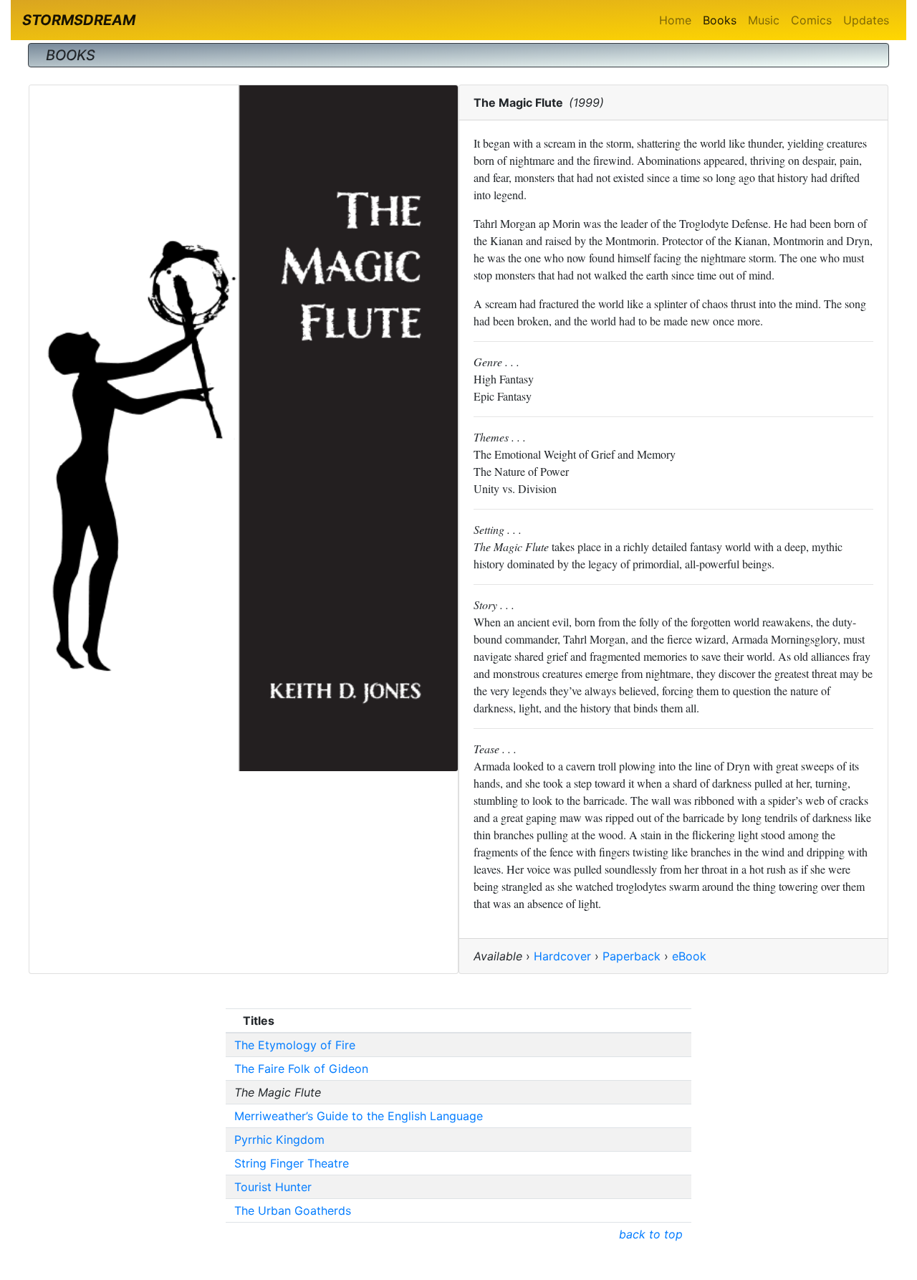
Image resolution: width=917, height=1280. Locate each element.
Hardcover (562, 956)
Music (763, 20)
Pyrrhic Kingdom (279, 1139)
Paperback (631, 956)
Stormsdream (78, 20)
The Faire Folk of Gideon (301, 1068)
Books (719, 20)
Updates (866, 20)
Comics (811, 20)
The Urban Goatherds (292, 1210)
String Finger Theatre (291, 1163)
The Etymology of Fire (294, 1045)
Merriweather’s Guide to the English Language (358, 1116)
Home (675, 20)
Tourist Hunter (273, 1187)
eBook (689, 956)
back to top (651, 1234)
